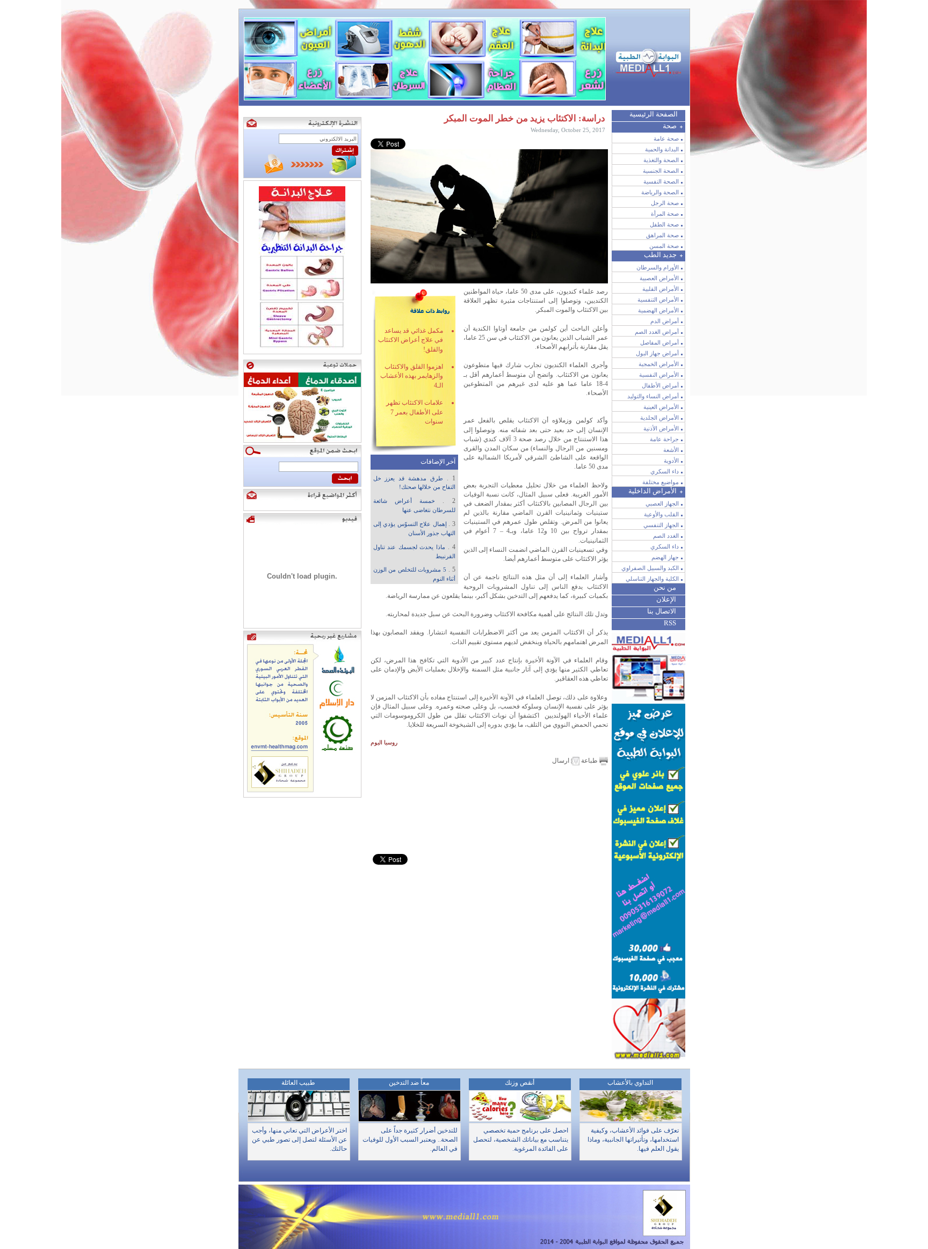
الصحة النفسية (661, 181)
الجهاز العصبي (662, 503)
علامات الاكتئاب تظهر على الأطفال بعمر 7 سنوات (414, 412)
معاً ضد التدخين (409, 1082)
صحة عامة (666, 138)
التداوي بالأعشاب (630, 1082)
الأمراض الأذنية (661, 428)
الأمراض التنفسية (658, 299)
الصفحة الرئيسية (653, 114)
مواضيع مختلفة (660, 482)
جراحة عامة (664, 439)
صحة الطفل (664, 224)
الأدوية (671, 460)
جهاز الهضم (665, 557)
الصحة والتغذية (661, 160)
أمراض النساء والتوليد (653, 396)
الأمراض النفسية (659, 374)
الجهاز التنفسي (661, 525)
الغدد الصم (666, 535)
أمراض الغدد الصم (657, 331)
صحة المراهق (662, 235)
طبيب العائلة (298, 1082)
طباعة (589, 760)
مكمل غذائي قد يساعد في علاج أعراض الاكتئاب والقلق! (410, 340)
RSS (670, 623)
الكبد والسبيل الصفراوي (650, 568)
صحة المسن (664, 246)
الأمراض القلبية (660, 289)
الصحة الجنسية (661, 170)
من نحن (665, 587)
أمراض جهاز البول (657, 353)
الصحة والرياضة (660, 192)
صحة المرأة (665, 213)
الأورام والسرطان (657, 267)
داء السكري (664, 471)
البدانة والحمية (662, 149)
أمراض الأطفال (660, 385)
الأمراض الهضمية (658, 310)
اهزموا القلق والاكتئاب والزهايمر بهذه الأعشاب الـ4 (411, 376)
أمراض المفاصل (659, 342)
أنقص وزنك (519, 1082)
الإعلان (666, 599)
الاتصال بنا (661, 611)
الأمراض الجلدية (659, 417)
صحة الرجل (665, 203)
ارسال (561, 760)
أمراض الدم (664, 321)
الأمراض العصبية (659, 278)
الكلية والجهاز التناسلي (652, 578)
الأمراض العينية (661, 407)
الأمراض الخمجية (659, 364)
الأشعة (671, 450)
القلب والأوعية (661, 514)
